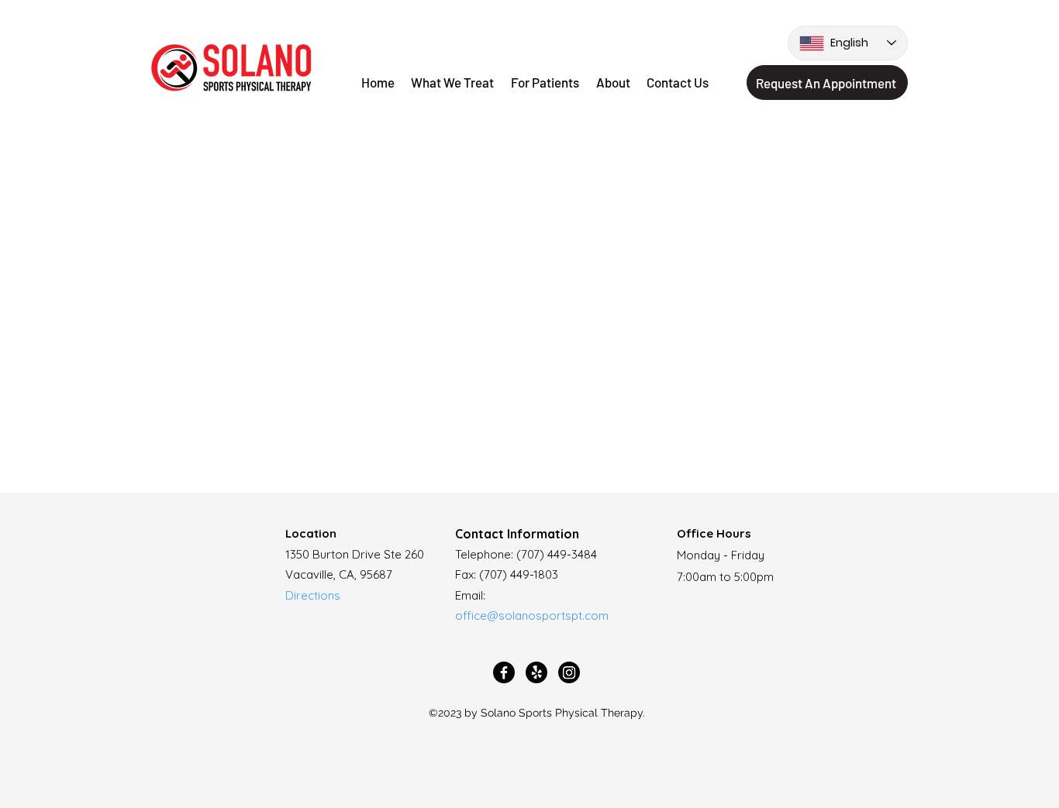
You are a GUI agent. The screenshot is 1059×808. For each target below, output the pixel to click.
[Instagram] (569, 672)
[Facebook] (504, 672)
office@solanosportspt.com (532, 615)
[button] (545, 83)
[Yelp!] (536, 672)
